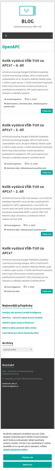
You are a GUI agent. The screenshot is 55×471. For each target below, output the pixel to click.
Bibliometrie (12, 103)
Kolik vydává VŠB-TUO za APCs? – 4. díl (23, 62)
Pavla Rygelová (13, 225)
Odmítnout (27, 464)
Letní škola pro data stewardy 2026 (20, 332)
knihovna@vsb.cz (10, 386)
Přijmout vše (27, 457)
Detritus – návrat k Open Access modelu (22, 317)
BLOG (27, 21)
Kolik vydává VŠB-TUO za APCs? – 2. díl (23, 188)
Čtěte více (46, 111)
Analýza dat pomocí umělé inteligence (21, 312)
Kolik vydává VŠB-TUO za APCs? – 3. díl (23, 127)
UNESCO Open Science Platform (18, 322)
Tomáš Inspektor (14, 99)
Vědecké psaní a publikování (33, 168)
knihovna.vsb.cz (9, 383)
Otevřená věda (25, 103)
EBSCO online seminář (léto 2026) (19, 327)
